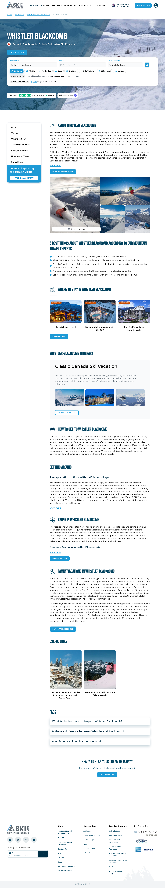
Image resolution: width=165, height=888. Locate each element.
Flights (32, 71)
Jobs (60, 862)
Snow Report (17, 162)
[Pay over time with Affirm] (67, 95)
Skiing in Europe (115, 835)
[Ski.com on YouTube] (34, 840)
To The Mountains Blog (116, 872)
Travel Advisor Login (91, 835)
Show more (55, 165)
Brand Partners (89, 848)
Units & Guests (114, 61)
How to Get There (20, 156)
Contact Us (62, 849)
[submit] (43, 854)
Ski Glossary (114, 867)
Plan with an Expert (62, 172)
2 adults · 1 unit (118, 65)
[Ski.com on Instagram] (26, 840)
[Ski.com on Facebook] (10, 840)
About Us (61, 838)
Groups (86, 844)
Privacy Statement (65, 871)
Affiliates (86, 831)
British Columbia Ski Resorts (38, 15)
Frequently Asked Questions (65, 843)
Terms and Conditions (66, 866)
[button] (75, 205)
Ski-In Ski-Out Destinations (114, 841)
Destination (14, 61)
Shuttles (72, 71)
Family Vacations (19, 150)
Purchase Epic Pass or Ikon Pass (117, 854)
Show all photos (78, 229)
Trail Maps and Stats (21, 145)
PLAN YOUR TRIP (51, 5)
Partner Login (88, 840)
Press (60, 853)
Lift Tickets (88, 71)
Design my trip (143, 5)
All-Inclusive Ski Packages (115, 848)
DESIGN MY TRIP (59, 558)
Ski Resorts (19, 15)
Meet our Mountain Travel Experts (65, 832)
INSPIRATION (71, 5)
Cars (60, 71)
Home (9, 15)
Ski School (106, 71)
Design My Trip (17, 52)
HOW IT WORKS (98, 5)
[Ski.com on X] (18, 840)
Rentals (121, 71)
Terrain (14, 133)
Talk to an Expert (24, 178)
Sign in (34, 82)
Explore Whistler (67, 413)
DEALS (84, 5)
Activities (46, 71)
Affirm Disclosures (90, 853)
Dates (61, 61)
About (14, 127)
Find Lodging (58, 337)
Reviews (61, 858)
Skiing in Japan (115, 831)
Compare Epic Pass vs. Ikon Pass (118, 861)
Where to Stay (18, 139)
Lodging (18, 71)
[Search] (147, 65)
